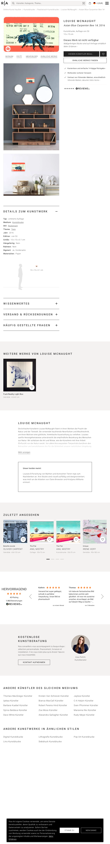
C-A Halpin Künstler (84, 700)
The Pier (33, 546)
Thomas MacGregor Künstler (17, 696)
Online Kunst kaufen (12, 9)
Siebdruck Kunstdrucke (50, 741)
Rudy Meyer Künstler (84, 715)
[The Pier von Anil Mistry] (42, 532)
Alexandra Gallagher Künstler (53, 715)
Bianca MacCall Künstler (51, 700)
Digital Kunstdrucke (13, 737)
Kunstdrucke (29, 9)
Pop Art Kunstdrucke (84, 737)
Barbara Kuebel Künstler (15, 705)
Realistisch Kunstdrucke (48, 9)
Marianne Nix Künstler (85, 710)
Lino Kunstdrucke (12, 741)
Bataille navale (9, 546)
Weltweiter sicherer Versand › (79, 73)
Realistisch (13, 226)
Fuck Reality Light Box (13, 394)
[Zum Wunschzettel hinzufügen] (103, 54)
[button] (107, 3)
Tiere (13, 229)
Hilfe (19, 56)
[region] (66, 596)
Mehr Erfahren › (70, 46)
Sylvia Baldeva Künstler (15, 710)
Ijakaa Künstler (11, 700)
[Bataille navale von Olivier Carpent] (15, 532)
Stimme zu (69, 830)
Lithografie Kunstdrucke (51, 737)
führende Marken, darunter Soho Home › (83, 80)
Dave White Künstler (13, 715)
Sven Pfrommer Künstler (86, 705)
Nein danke (91, 830)
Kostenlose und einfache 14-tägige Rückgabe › (86, 68)
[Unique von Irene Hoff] (95, 532)
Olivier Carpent (13, 549)
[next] (104, 535)
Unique (85, 546)
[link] (83, 3)
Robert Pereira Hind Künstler (53, 705)
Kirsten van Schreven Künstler (54, 696)
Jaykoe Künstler (82, 696)
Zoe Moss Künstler (48, 710)
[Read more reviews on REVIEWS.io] (14, 604)
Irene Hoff (89, 549)
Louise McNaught (69, 9)
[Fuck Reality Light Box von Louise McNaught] (19, 375)
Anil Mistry (37, 549)
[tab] (31, 211)
